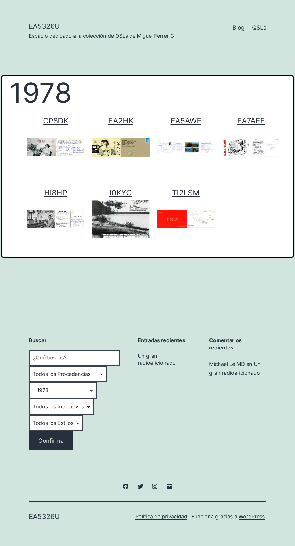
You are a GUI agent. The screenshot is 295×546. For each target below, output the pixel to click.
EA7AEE (251, 120)
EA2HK (120, 120)
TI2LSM (186, 192)
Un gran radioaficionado (157, 359)
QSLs (259, 27)
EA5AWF (186, 120)
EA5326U (44, 26)
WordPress (252, 516)
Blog (238, 27)
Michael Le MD (227, 364)
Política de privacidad (161, 516)
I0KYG (120, 192)
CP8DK (55, 120)
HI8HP (55, 192)
